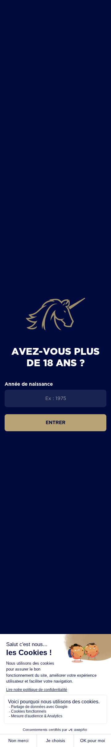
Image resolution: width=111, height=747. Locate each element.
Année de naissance (29, 384)
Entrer (55, 422)
